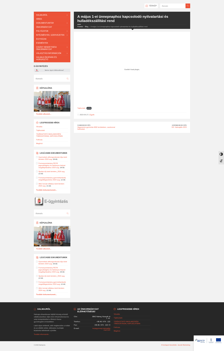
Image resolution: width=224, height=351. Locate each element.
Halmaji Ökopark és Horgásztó (46, 58)
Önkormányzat (44, 27)
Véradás (39, 127)
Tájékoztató (81, 108)
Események (42, 43)
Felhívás (39, 140)
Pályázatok (42, 31)
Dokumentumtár (45, 23)
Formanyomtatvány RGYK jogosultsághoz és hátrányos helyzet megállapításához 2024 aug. (51, 165)
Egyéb (92, 115)
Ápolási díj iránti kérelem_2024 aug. (51, 171)
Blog (86, 26)
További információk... (42, 334)
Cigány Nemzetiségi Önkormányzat (46, 48)
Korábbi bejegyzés (179, 125)
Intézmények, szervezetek (50, 35)
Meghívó (39, 143)
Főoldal (80, 26)
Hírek (39, 19)
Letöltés (89, 108)
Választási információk (48, 53)
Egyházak (41, 39)
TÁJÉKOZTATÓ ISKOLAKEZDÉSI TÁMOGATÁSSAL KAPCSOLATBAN (49, 135)
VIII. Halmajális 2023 (179, 127)
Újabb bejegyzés (83, 125)
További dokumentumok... (46, 190)
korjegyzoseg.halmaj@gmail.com (101, 329)
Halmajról (41, 15)
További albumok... (43, 114)
